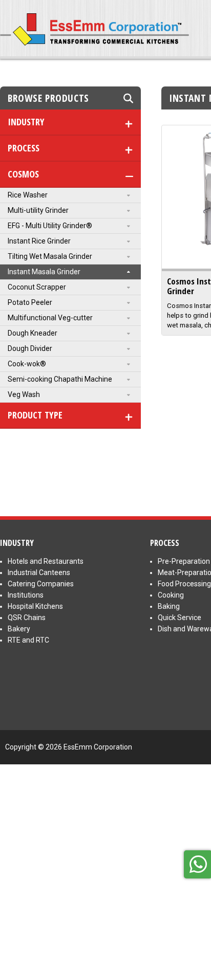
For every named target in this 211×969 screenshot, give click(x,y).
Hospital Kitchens (35, 606)
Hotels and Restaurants (45, 561)
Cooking (171, 595)
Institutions (26, 595)
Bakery (19, 629)
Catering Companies (41, 584)
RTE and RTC (28, 640)
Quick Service (179, 617)
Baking (169, 606)
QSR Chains (27, 617)
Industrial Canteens (39, 572)
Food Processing (184, 584)
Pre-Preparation (184, 561)
